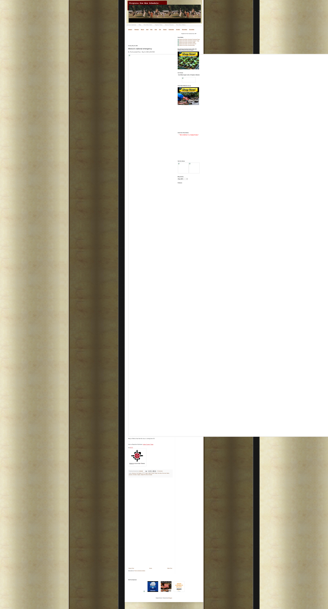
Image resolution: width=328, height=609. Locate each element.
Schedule (135, 474)
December (191, 29)
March (142, 29)
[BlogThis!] (150, 471)
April (147, 29)
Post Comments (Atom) (139, 570)
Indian (146, 473)
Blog (140, 24)
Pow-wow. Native (165, 473)
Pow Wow (160, 473)
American (134, 473)
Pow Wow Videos (181, 24)
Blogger (170, 598)
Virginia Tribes (158, 24)
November (184, 29)
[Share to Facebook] (154, 471)
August (165, 29)
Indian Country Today (148, 444)
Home (150, 568)
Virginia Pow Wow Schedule (146, 474)
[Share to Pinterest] (155, 471)
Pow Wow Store (148, 24)
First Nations (139, 473)
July (160, 29)
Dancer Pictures (169, 24)
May (151, 29)
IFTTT (131, 447)
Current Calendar (131, 24)
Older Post (169, 568)
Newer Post (131, 568)
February (136, 29)
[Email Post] (146, 471)
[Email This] (149, 471)
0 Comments (160, 471)
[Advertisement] (148, 35)
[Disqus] (150, 501)
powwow (130, 474)
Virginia (138, 474)
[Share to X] (152, 471)
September (171, 29)
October (178, 29)
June (156, 29)
